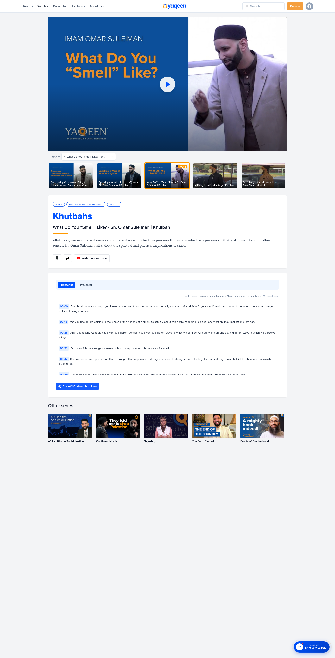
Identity (114, 204)
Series (58, 204)
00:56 (64, 374)
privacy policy (103, 640)
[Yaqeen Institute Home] (174, 6)
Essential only (35, 650)
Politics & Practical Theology (86, 204)
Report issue (272, 296)
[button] (167, 84)
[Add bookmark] (57, 258)
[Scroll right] (287, 176)
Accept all (14, 650)
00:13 (63, 322)
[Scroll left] (48, 176)
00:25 (64, 333)
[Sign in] (309, 6)
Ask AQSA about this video (80, 386)
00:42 (63, 359)
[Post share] (68, 258)
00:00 (64, 306)
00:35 (64, 348)
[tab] (66, 285)
